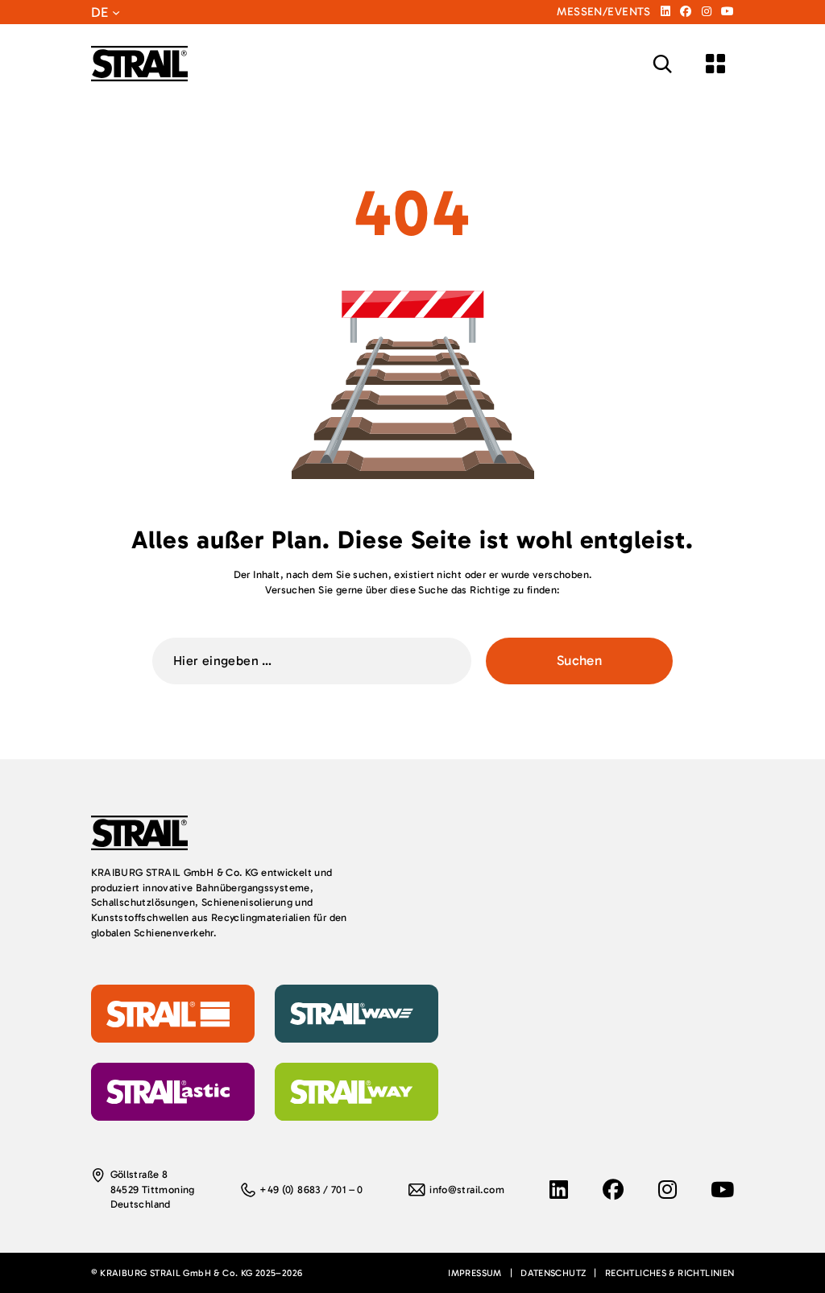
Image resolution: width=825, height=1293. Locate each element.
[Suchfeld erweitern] (662, 63)
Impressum (475, 1273)
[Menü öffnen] (715, 63)
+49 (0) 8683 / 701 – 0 (311, 1190)
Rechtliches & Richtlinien (670, 1273)
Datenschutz (553, 1273)
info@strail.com (466, 1190)
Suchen (579, 660)
